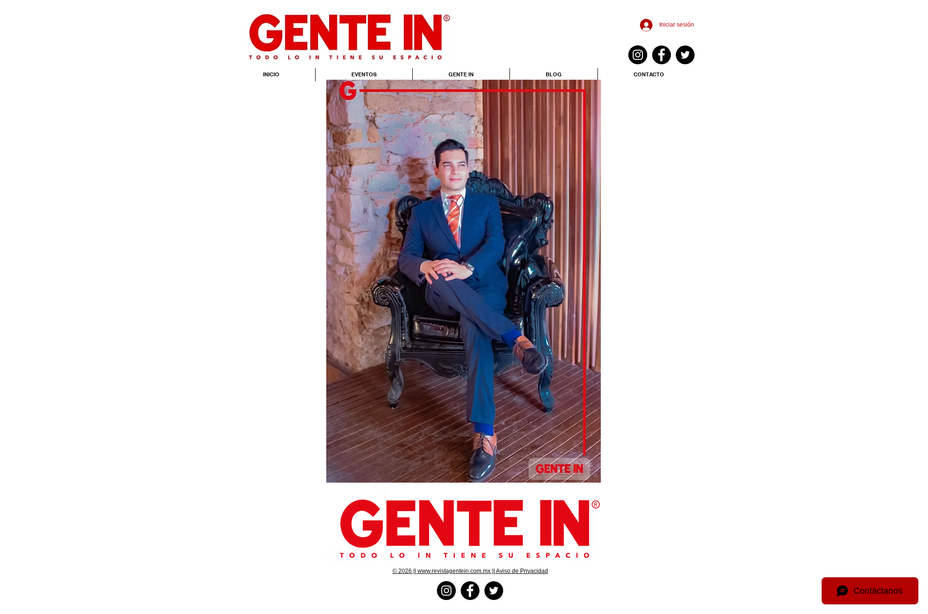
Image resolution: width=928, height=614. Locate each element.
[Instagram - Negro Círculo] (637, 54)
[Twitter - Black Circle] (685, 54)
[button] (463, 281)
